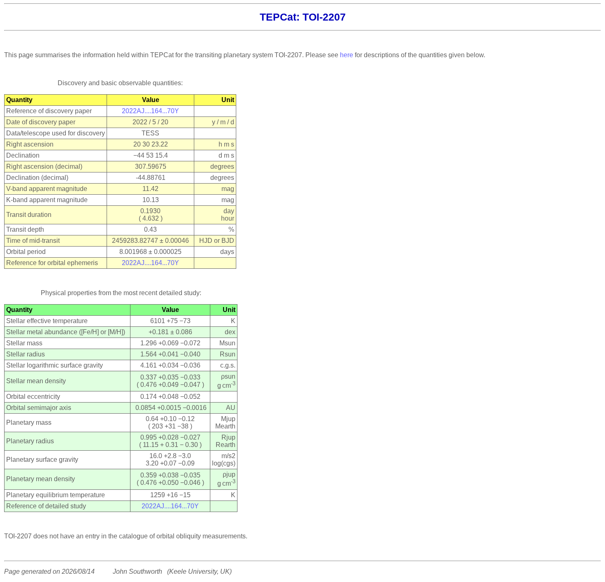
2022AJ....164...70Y (150, 110)
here (346, 54)
